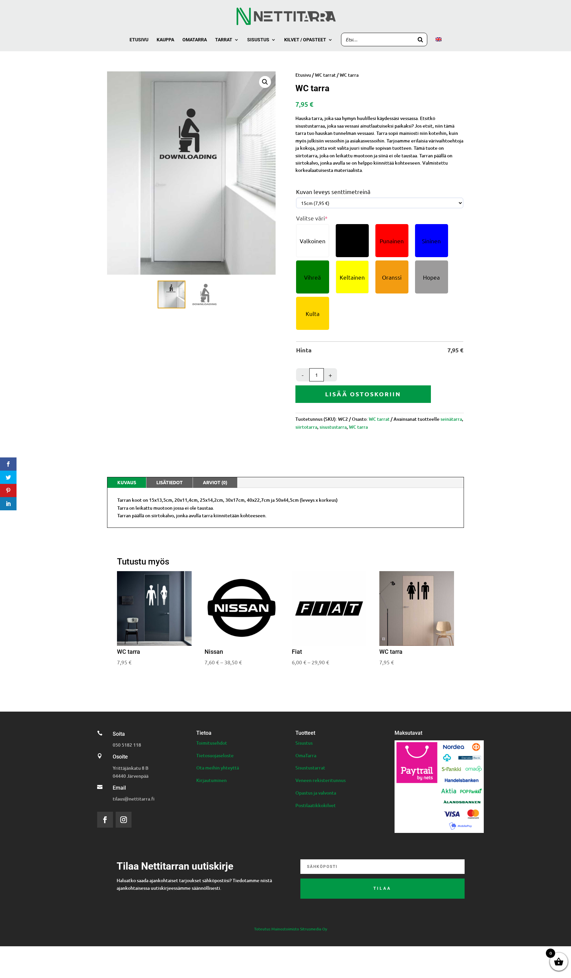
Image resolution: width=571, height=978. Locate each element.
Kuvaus (126, 482)
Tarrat (223, 39)
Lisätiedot (169, 482)
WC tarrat (325, 75)
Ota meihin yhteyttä (217, 767)
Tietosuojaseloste (215, 755)
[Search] (420, 39)
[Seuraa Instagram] (124, 820)
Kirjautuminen (211, 780)
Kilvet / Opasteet (305, 39)
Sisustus (258, 39)
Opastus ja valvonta (315, 793)
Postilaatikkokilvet (315, 805)
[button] (265, 82)
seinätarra (451, 419)
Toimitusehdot (211, 743)
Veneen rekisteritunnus (320, 780)
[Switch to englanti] (438, 44)
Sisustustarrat (310, 767)
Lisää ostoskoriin (363, 394)
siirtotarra (306, 427)
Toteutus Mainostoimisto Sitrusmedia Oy (290, 929)
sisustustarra (333, 427)
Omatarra (194, 39)
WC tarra (358, 427)
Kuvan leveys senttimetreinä (333, 191)
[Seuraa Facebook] (105, 820)
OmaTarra (305, 755)
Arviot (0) (215, 482)
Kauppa (165, 39)
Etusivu (139, 39)
